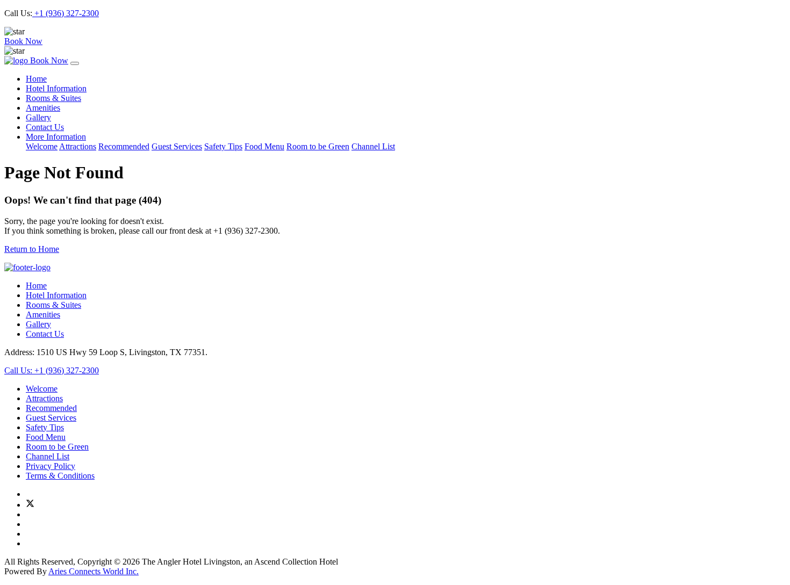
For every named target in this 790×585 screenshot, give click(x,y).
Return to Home (31, 249)
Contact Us (45, 127)
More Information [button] (56, 136)
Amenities (43, 107)
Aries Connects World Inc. (93, 571)
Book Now (23, 41)
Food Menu (264, 146)
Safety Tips (223, 146)
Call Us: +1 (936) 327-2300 (51, 370)
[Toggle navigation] (74, 63)
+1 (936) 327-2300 (65, 13)
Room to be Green (317, 146)
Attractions (77, 146)
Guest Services (177, 146)
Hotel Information (56, 88)
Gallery (38, 117)
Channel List (373, 146)
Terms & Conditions (60, 475)
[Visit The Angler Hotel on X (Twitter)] (30, 504)
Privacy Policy (50, 466)
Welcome (42, 146)
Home (36, 78)
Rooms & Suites (53, 98)
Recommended (123, 146)
